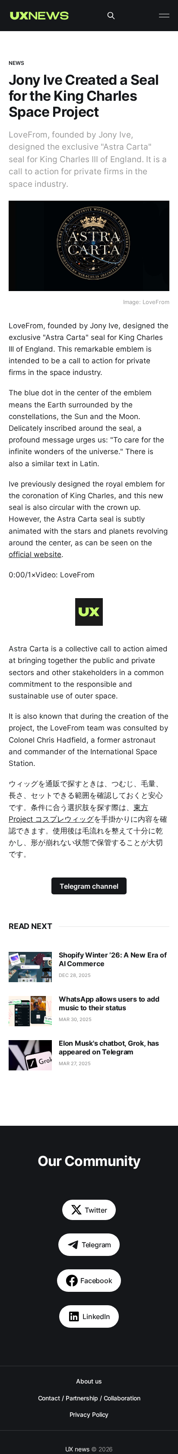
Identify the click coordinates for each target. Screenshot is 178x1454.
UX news (77, 1449)
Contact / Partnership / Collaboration (89, 1398)
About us (89, 1381)
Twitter (96, 1210)
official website (35, 554)
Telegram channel (89, 886)
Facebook (96, 1280)
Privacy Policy (89, 1414)
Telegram (96, 1244)
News (16, 63)
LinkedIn (96, 1316)
